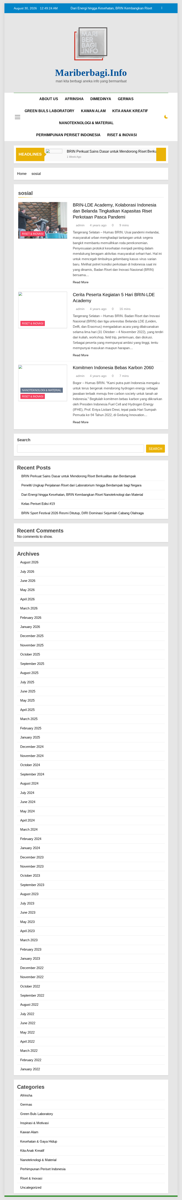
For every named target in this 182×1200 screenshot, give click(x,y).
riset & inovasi (122, 135)
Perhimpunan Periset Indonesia (42, 1169)
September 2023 (32, 885)
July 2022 (27, 1014)
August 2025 (29, 673)
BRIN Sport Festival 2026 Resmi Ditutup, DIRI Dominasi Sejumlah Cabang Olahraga (82, 513)
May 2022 (27, 1032)
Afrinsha (74, 99)
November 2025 (32, 645)
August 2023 (29, 894)
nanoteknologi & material (86, 123)
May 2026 (27, 590)
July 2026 (27, 571)
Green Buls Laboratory (49, 111)
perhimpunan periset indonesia (68, 135)
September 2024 (32, 774)
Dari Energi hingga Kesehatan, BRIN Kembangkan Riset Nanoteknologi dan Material (111, 8)
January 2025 (30, 737)
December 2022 (32, 968)
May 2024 (27, 811)
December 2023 (32, 857)
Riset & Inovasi (32, 233)
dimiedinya (100, 99)
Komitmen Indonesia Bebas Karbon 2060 (113, 367)
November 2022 (32, 977)
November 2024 (32, 756)
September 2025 (32, 664)
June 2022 (27, 1023)
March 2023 (29, 940)
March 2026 (29, 608)
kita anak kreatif (130, 111)
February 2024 (30, 839)
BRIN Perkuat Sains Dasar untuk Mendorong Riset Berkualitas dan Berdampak (78, 476)
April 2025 (27, 710)
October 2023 (30, 875)
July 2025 (27, 682)
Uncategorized (30, 1187)
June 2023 (27, 912)
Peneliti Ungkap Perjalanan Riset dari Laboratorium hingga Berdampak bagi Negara (81, 485)
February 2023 (30, 949)
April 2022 (27, 1041)
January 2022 (30, 1069)
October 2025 (30, 654)
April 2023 (27, 931)
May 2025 (27, 700)
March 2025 (29, 719)
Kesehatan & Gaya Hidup (38, 1141)
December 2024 (32, 747)
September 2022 (32, 995)
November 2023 (32, 866)
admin (80, 225)
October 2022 (30, 986)
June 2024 (27, 802)
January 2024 (30, 848)
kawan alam (93, 111)
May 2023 (27, 922)
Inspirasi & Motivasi (34, 1123)
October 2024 (30, 765)
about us (48, 99)
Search (23, 440)
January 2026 (30, 627)
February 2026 (30, 617)
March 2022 (29, 1050)
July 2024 (27, 793)
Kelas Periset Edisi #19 (38, 504)
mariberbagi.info (91, 72)
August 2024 (29, 783)
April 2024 (27, 820)
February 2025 (30, 728)
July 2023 (27, 903)
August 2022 (29, 1004)
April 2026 (27, 599)
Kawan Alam (29, 1132)
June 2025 (27, 691)
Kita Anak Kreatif (32, 1150)
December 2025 (32, 636)
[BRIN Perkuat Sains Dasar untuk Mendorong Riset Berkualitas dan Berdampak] (46, 157)
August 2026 (29, 562)
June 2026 (27, 581)
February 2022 (30, 1060)
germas (126, 99)
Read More (81, 282)
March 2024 (29, 829)
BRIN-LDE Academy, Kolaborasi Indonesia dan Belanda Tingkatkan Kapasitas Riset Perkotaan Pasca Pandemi (114, 210)
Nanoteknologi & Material (41, 390)
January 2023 (30, 958)
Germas (26, 1104)
